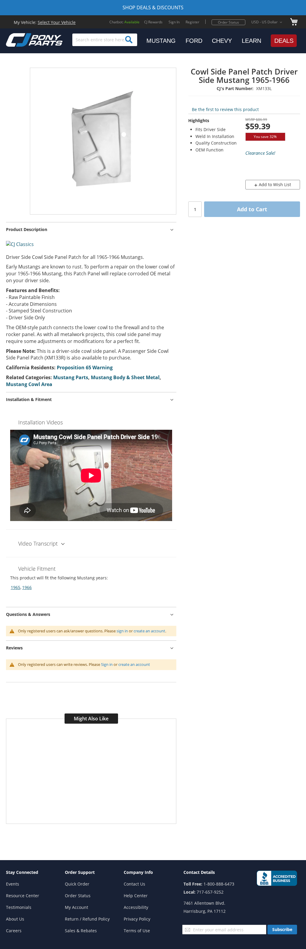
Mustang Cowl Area (29, 384)
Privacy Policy (137, 919)
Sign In (174, 22)
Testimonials (18, 907)
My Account (76, 907)
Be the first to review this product (225, 109)
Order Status (228, 22)
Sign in (107, 664)
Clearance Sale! (260, 153)
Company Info (138, 872)
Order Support (80, 872)
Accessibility (136, 907)
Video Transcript (38, 543)
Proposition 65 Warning (85, 367)
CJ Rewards (153, 22)
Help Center (136, 895)
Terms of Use (137, 930)
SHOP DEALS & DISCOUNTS (153, 7)
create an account (149, 631)
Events (12, 884)
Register (192, 22)
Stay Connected (22, 872)
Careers (14, 930)
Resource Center (22, 895)
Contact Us (134, 884)
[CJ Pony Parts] (21, 39)
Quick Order (77, 884)
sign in (122, 631)
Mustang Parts (70, 377)
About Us (15, 919)
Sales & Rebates (81, 930)
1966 (27, 587)
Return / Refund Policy (87, 919)
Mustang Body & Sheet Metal (125, 377)
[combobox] (104, 40)
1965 (15, 587)
